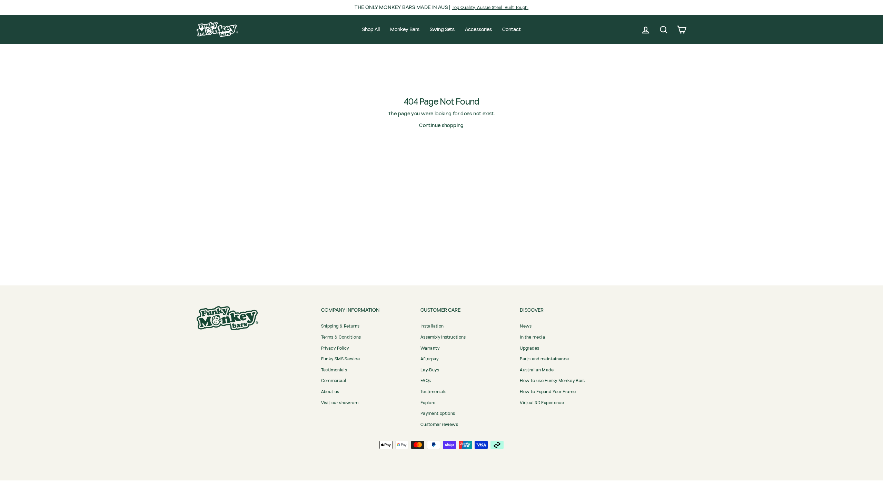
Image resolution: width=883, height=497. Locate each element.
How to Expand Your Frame (548, 392)
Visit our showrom (339, 403)
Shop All (371, 29)
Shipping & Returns (340, 326)
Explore (428, 403)
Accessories (478, 29)
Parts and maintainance (544, 359)
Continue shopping (441, 125)
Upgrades (529, 348)
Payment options (437, 413)
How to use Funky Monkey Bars (552, 381)
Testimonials (334, 370)
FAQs (425, 381)
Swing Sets (442, 29)
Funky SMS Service (340, 359)
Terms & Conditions (341, 337)
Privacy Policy (335, 348)
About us (330, 392)
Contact (511, 29)
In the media (532, 337)
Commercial (333, 381)
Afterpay (429, 359)
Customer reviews (439, 424)
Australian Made (537, 370)
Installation (432, 326)
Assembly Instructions (443, 337)
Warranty (429, 348)
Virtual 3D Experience (542, 403)
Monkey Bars (404, 29)
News (526, 326)
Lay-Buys (429, 370)
